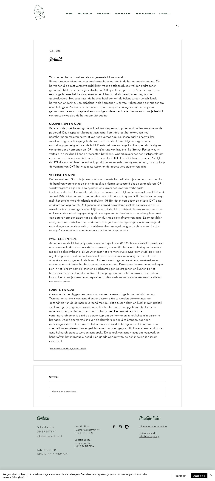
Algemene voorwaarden (153, 426)
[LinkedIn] (127, 427)
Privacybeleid (18, 477)
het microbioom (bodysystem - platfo (68, 348)
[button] (84, 13)
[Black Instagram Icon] (120, 427)
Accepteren (199, 475)
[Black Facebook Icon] (114, 427)
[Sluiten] (211, 475)
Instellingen (180, 475)
